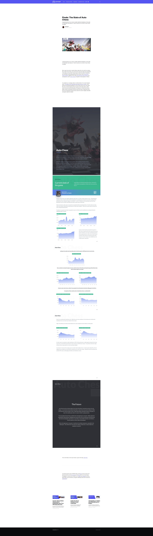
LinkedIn (84, 476)
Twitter (86, 1)
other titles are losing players (82, 75)
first (72, 474)
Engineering (75, 1)
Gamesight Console (81, 1)
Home (64, 1)
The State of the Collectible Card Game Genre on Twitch (75, 84)
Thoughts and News (69, 1)
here (81, 473)
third (79, 474)
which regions (73, 76)
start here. (86, 457)
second (74, 474)
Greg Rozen (67, 26)
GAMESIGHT (64, 478)
